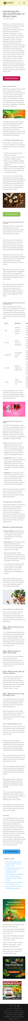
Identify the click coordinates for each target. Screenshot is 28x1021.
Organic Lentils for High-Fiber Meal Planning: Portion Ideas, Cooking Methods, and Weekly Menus (13, 944)
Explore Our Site (14, 1019)
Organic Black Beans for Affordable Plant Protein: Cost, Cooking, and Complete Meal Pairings (13, 951)
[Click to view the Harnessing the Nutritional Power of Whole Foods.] (12, 217)
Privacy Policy (8, 1013)
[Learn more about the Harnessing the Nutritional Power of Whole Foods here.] (12, 81)
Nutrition (11, 18)
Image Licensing (18, 1013)
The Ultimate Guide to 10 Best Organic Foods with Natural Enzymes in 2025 (13, 864)
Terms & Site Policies (17, 1017)
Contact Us (9, 1015)
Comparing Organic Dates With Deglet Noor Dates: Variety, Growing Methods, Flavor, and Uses (14, 931)
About (15, 1015)
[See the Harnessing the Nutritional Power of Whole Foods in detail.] (12, 854)
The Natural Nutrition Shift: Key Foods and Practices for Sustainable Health (14, 870)
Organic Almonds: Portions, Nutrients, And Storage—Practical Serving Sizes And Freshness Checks (13, 938)
